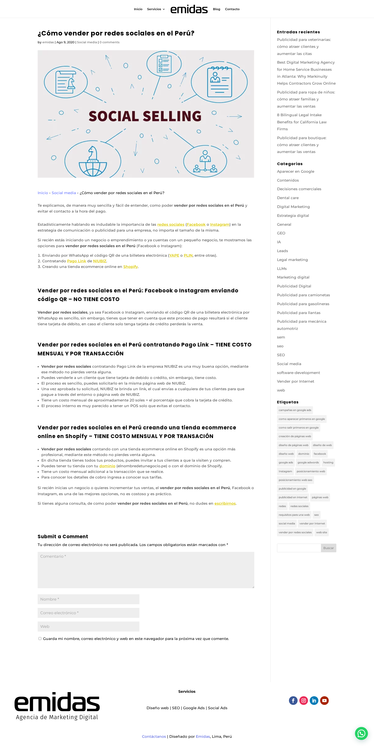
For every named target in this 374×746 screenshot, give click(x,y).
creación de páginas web (295, 436)
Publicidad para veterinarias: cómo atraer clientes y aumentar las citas (304, 46)
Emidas (203, 736)
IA (279, 242)
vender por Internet (312, 523)
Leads (282, 251)
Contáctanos (154, 736)
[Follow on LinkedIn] (314, 700)
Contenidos (288, 180)
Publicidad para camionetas (303, 295)
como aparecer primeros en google (302, 419)
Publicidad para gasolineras (303, 304)
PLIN (188, 255)
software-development (298, 373)
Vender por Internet (295, 381)
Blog (216, 9)
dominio (107, 466)
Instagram (219, 224)
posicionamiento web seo (295, 480)
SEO (281, 355)
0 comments (109, 42)
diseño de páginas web (293, 445)
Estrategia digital (293, 215)
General (284, 224)
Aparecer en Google (295, 171)
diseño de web (322, 445)
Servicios (154, 9)
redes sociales (170, 224)
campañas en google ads (295, 410)
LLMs (282, 268)
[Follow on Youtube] (324, 700)
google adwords (308, 462)
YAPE (174, 255)
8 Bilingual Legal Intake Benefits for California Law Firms (302, 122)
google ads (286, 462)
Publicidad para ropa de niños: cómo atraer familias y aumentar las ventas (306, 99)
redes (282, 506)
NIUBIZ (99, 261)
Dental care (288, 198)
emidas (48, 42)
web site (321, 532)
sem (281, 337)
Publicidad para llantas (299, 313)
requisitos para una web (294, 514)
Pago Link (76, 261)
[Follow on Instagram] (303, 700)
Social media (87, 42)
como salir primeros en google (299, 427)
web (281, 390)
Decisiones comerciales (299, 189)
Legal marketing (292, 260)
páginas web (320, 497)
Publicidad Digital (294, 286)
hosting (328, 462)
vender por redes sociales (295, 532)
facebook (320, 453)
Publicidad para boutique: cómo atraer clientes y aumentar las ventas (301, 145)
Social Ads (217, 708)
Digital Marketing (293, 207)
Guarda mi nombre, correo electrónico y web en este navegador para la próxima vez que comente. (136, 638)
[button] (361, 733)
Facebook (196, 224)
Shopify (130, 266)
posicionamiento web (311, 471)
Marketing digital (293, 277)
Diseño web (158, 708)
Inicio (138, 9)
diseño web (286, 453)
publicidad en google (292, 488)
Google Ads (194, 708)
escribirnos (225, 503)
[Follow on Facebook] (293, 700)
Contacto (232, 9)
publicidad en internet (293, 497)
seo (280, 346)
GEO (281, 233)
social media (287, 523)
